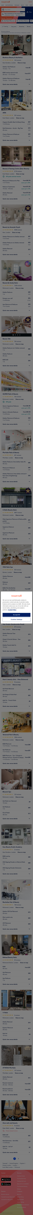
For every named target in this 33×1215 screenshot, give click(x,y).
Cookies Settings (16, 619)
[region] (16, 607)
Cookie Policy (12, 610)
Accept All (16, 614)
